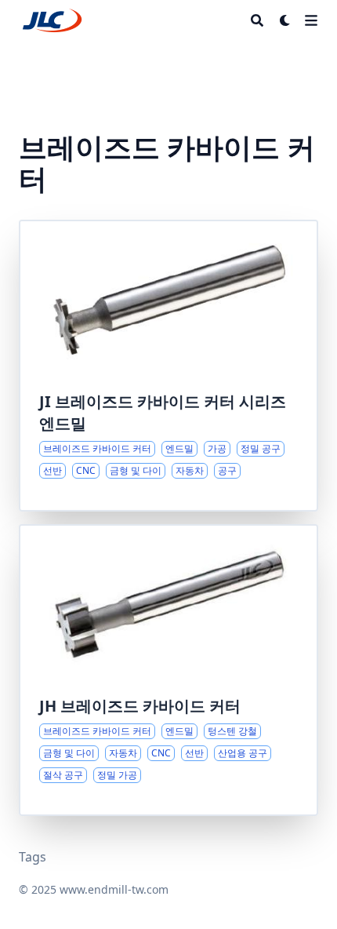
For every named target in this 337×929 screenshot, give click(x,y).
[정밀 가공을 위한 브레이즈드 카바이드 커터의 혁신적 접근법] (168, 365)
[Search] (257, 20)
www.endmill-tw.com (114, 889)
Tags (32, 856)
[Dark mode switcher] (285, 20)
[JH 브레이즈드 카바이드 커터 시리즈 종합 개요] (168, 670)
